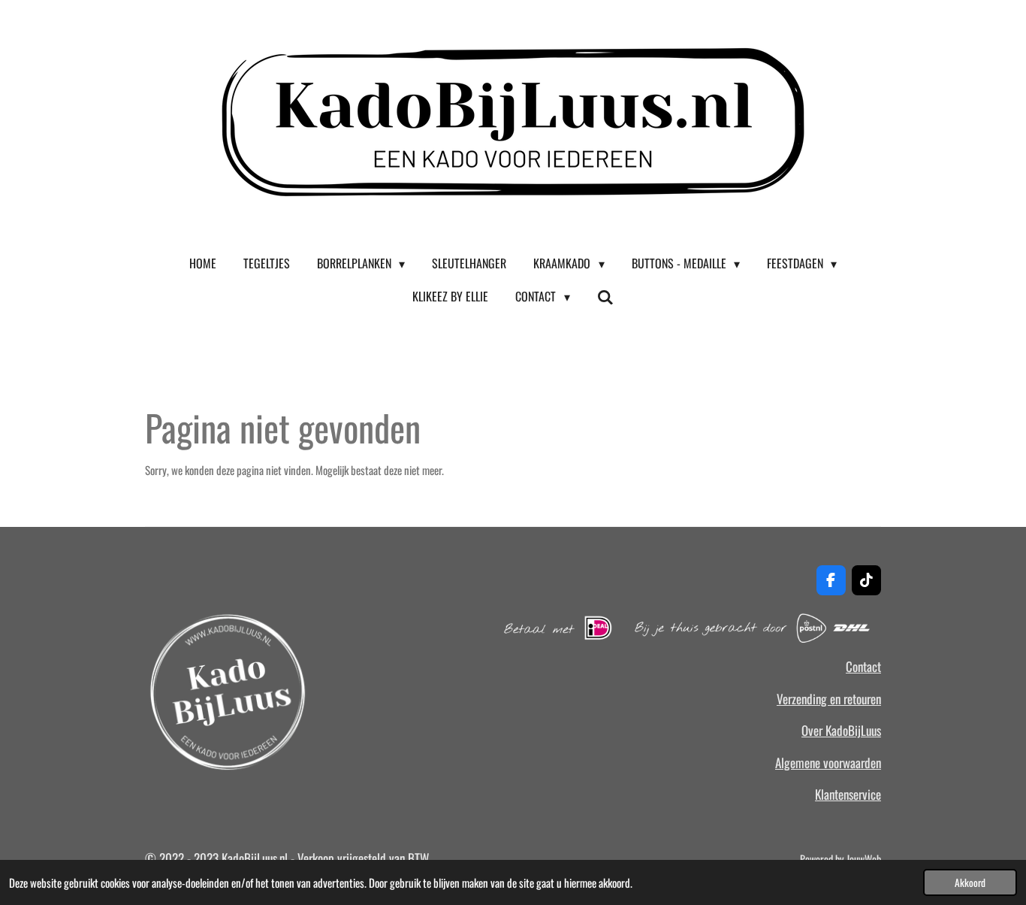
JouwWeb (863, 859)
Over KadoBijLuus (841, 730)
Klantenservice (848, 794)
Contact (863, 666)
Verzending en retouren (829, 698)
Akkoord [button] (970, 882)
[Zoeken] (605, 296)
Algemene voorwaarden (828, 762)
